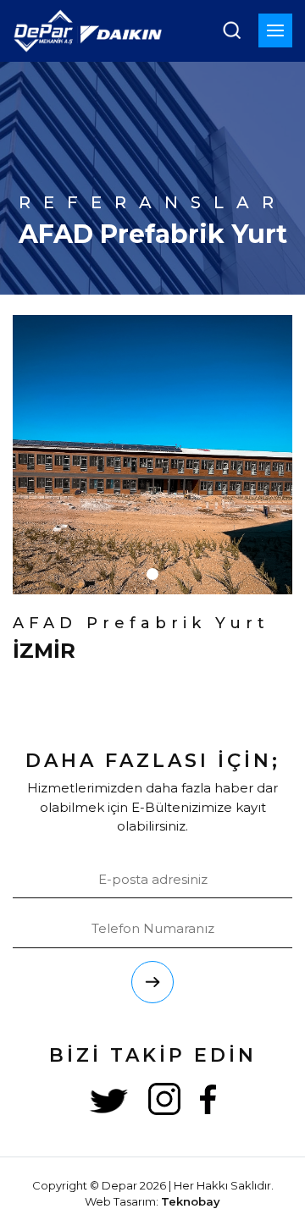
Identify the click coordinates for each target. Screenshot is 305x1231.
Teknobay (190, 1201)
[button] (152, 574)
